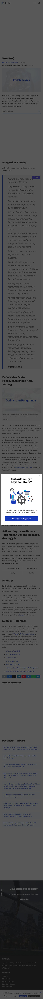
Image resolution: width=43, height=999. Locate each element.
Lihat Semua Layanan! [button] (21, 519)
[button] (40, 476)
